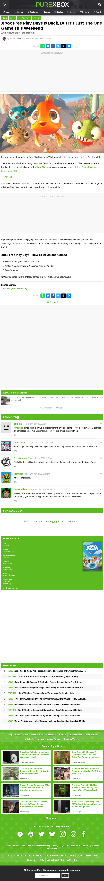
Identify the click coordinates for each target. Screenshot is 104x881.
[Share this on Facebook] (53, 46)
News (5, 18)
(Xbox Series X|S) (14, 288)
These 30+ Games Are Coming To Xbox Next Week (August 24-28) (43, 676)
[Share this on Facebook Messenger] (68, 46)
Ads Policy (30, 739)
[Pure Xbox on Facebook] (84, 834)
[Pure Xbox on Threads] (73, 834)
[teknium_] (6, 431)
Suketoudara (20, 489)
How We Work (37, 734)
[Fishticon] (6, 481)
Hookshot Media (18, 846)
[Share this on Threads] (63, 46)
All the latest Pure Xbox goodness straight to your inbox (52, 870)
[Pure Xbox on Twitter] (41, 834)
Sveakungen (20, 458)
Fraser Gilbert (16, 38)
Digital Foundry (67, 855)
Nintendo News (84, 855)
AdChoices (73, 846)
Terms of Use (90, 734)
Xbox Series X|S (8, 551)
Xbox (12, 18)
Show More (51, 818)
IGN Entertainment (41, 846)
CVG (69, 860)
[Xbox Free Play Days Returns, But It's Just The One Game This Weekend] (52, 123)
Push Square (35, 855)
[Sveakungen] (6, 466)
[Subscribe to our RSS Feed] (20, 834)
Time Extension (51, 855)
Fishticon (18, 473)
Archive (40, 739)
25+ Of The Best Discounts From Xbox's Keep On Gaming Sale (41, 693)
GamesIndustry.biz (55, 860)
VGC (42, 860)
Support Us (51, 734)
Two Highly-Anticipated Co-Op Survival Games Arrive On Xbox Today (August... (47, 699)
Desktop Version (71, 739)
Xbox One (6, 557)
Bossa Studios (8, 569)
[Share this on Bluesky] (48, 46)
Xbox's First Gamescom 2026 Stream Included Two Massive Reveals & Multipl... (47, 721)
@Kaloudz (18, 428)
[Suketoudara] (6, 497)
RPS (75, 860)
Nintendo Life (20, 855)
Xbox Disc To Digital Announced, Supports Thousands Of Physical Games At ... (47, 671)
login (54, 521)
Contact (62, 734)
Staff (25, 734)
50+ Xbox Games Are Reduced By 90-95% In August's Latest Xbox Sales (44, 715)
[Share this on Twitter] (58, 46)
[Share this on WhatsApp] (42, 46)
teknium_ (18, 423)
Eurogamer (32, 860)
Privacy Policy (75, 734)
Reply (60, 408)
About (18, 734)
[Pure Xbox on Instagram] (62, 834)
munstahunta (21, 442)
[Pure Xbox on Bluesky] (52, 834)
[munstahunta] (6, 450)
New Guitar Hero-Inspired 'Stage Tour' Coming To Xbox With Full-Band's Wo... (46, 687)
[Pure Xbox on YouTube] (30, 834)
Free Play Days (23, 18)
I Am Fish (36, 18)
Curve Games (7, 563)
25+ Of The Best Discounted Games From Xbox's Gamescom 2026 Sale (45, 710)
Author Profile (47, 408)
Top (10, 734)
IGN (95, 855)
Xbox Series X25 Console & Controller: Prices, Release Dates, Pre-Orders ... (45, 682)
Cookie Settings (54, 739)
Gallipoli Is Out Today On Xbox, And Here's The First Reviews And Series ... (45, 704)
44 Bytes (61, 846)
